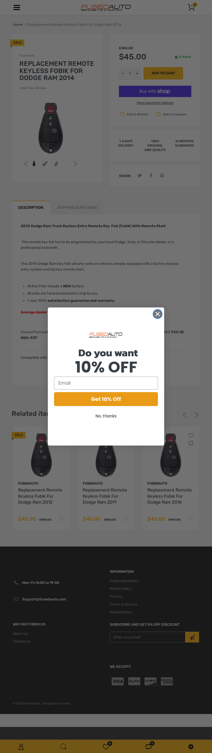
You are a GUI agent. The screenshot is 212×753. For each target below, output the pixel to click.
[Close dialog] (157, 314)
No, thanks (106, 416)
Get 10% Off (106, 399)
